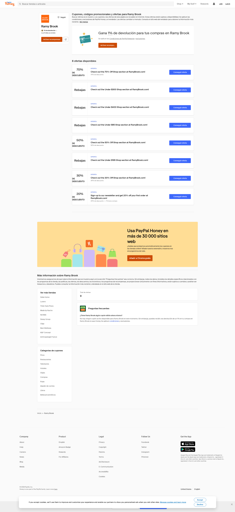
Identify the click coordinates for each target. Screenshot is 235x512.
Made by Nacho (46, 310)
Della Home (44, 297)
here (55, 489)
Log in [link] (227, 4)
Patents (102, 452)
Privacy (102, 442)
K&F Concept (45, 332)
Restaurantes (45, 359)
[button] (190, 489)
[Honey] (10, 4)
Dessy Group (45, 319)
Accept (200, 500)
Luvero (43, 301)
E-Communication (106, 467)
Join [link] (221, 4)
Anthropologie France (48, 337)
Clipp (42, 324)
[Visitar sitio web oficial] (65, 39)
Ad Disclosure (104, 462)
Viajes (42, 373)
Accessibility (103, 472)
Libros (42, 390)
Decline (200, 504)
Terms (101, 457)
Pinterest (144, 457)
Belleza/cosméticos (48, 395)
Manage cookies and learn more (173, 502)
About (22, 442)
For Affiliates (63, 457)
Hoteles (43, 368)
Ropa (42, 381)
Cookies (102, 476)
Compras (43, 377)
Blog (21, 462)
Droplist (62, 442)
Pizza (42, 355)
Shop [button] (179, 4)
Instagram (145, 452)
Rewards (204, 4)
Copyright (102, 447)
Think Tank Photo (46, 306)
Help (21, 447)
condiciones (114, 321)
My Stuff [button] (191, 4)
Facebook (145, 442)
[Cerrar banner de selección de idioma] (232, 504)
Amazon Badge (65, 447)
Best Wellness (45, 328)
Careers (23, 452)
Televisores (44, 364)
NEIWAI (43, 315)
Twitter (144, 447)
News (22, 457)
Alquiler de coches (47, 386)
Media (22, 467)
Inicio (39, 413)
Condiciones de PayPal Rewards (121, 39)
